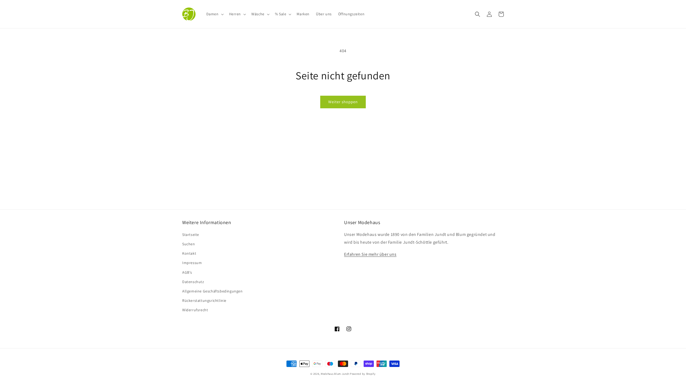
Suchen (188, 244)
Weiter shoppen (343, 101)
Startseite (190, 234)
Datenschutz (193, 281)
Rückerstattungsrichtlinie (204, 300)
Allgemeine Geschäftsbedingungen (212, 291)
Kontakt (189, 253)
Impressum (192, 262)
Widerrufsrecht (195, 309)
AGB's (187, 272)
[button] (214, 14)
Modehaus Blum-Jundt (335, 374)
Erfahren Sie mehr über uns (370, 254)
